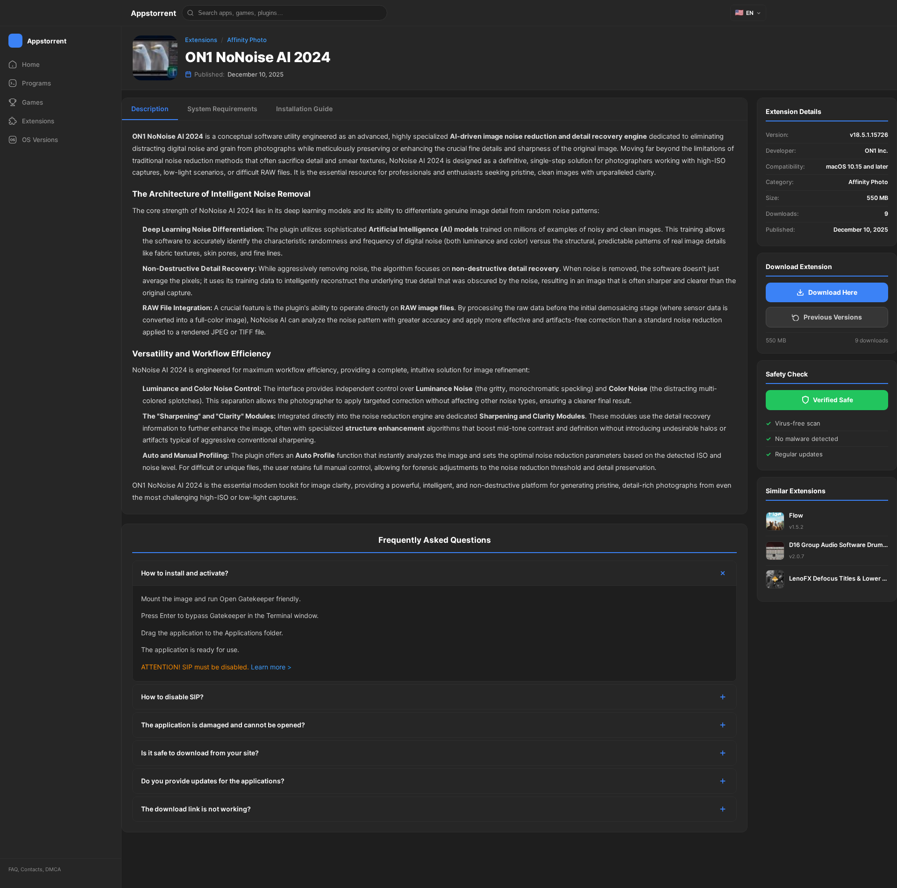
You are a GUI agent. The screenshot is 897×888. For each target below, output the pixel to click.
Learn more (268, 667)
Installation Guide (304, 109)
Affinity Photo (247, 39)
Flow (796, 515)
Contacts (32, 869)
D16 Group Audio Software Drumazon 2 (838, 544)
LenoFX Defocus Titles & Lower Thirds (838, 578)
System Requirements (222, 109)
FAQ (13, 869)
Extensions (201, 39)
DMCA (53, 869)
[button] (748, 13)
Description (150, 109)
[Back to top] (849, 866)
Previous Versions (833, 317)
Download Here (832, 292)
